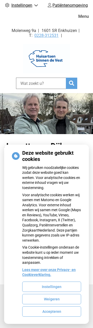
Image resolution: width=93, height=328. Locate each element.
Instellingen (51, 287)
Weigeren (52, 299)
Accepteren (51, 311)
